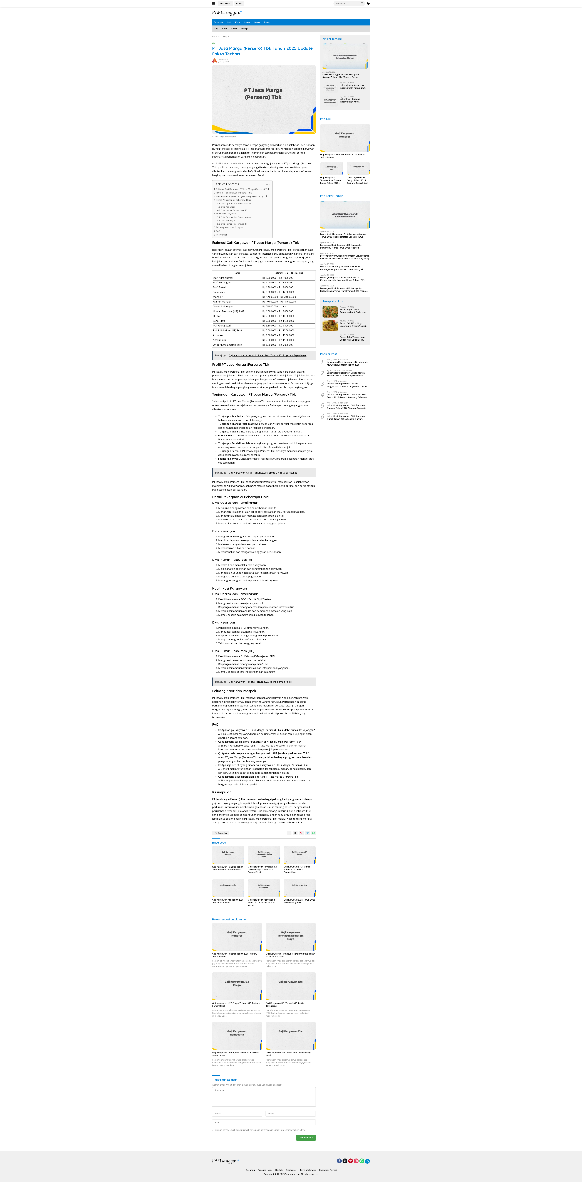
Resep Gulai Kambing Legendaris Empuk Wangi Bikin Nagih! (353, 325)
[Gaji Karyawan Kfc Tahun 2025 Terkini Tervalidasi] (228, 888)
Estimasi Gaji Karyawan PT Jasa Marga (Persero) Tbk (242, 189)
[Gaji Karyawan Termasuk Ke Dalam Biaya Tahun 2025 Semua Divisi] (264, 855)
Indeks (239, 3)
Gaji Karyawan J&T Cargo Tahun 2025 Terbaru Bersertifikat (297, 869)
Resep (267, 22)
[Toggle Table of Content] (266, 184)
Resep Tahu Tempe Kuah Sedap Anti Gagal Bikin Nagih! (352, 338)
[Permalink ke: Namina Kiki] (214, 60)
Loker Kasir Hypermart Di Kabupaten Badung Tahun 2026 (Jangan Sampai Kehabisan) (346, 407)
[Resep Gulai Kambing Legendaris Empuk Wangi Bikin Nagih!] (330, 325)
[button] (362, 3)
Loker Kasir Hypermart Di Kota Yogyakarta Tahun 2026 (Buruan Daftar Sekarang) (347, 385)
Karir (237, 22)
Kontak (279, 1170)
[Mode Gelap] (368, 3)
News (257, 22)
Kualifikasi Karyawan (226, 213)
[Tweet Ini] (295, 833)
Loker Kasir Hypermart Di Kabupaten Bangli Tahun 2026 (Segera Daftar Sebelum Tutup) (346, 417)
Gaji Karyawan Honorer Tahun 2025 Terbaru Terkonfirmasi (227, 868)
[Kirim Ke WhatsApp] (313, 833)
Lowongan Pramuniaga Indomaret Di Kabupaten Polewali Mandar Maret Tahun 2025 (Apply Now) (345, 257)
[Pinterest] (350, 1161)
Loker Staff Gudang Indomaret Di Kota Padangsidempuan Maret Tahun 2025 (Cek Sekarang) (353, 100)
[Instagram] (356, 1161)
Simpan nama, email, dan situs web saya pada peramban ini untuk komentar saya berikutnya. (260, 1129)
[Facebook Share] (289, 833)
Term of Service (308, 1170)
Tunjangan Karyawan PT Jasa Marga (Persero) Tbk (241, 196)
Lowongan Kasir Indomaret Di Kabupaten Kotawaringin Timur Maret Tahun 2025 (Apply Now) (343, 290)
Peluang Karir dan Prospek (229, 227)
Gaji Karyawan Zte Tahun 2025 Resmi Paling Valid (299, 901)
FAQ (218, 231)
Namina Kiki (223, 59)
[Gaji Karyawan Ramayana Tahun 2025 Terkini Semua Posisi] (264, 888)
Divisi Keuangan (228, 206)
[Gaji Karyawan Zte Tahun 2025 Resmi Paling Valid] (300, 888)
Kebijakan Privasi (328, 1170)
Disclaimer (291, 1170)
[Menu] (214, 3)
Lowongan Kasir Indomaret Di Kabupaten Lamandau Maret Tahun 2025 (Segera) (341, 246)
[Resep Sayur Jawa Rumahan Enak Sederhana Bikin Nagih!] (330, 312)
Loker (247, 22)
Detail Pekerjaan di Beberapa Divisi (233, 199)
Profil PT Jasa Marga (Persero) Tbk (234, 192)
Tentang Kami (265, 1170)
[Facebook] (339, 1161)
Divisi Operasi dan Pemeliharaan (236, 203)
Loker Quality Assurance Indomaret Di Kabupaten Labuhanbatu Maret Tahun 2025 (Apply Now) (353, 86)
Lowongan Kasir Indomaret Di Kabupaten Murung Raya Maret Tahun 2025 (348, 363)
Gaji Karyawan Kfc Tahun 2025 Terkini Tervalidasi (228, 901)
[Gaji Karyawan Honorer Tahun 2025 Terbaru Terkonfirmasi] (228, 855)
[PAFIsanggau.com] (227, 12)
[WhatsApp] (361, 1161)
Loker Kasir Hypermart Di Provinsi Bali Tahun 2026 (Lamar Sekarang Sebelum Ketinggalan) (347, 396)
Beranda (218, 22)
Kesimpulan (221, 234)
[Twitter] (345, 1161)
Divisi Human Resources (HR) (234, 210)
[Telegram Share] (307, 833)
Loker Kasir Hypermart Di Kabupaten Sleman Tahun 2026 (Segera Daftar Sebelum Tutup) (341, 76)
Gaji (229, 22)
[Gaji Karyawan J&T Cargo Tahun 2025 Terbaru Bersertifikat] (300, 855)
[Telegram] (367, 1161)
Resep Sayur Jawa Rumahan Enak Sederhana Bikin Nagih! (353, 311)
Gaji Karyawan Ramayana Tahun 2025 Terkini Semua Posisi (261, 902)
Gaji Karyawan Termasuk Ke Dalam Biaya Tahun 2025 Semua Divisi (262, 869)
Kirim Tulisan (225, 3)
